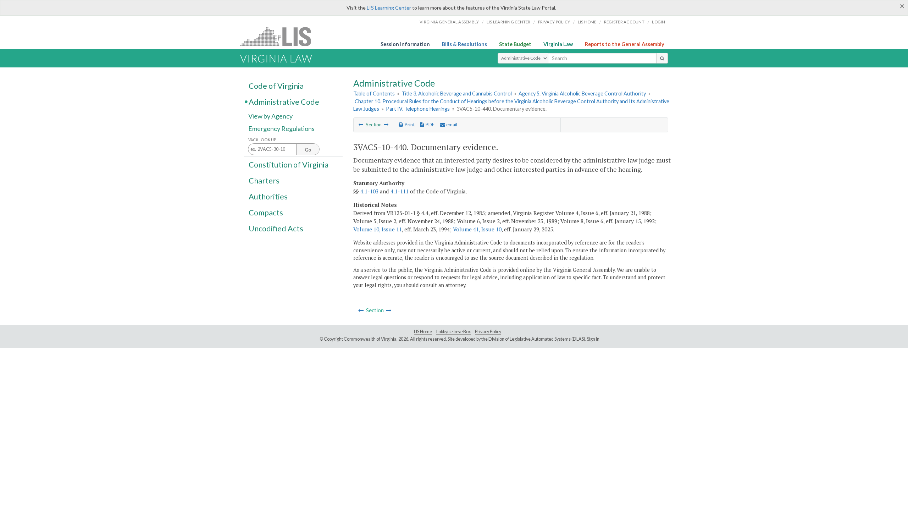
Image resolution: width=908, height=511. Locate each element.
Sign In (593, 339)
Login (658, 22)
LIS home (587, 22)
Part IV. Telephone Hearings (418, 109)
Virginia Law (558, 44)
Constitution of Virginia (288, 164)
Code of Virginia (276, 85)
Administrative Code (284, 101)
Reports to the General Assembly (624, 44)
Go (308, 150)
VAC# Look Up (262, 139)
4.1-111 (400, 191)
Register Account (624, 22)
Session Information (405, 44)
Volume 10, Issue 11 (377, 229)
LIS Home (423, 331)
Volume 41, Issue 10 (477, 229)
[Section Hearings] (386, 124)
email (451, 124)
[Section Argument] (361, 124)
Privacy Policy (554, 22)
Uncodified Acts (276, 228)
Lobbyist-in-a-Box (453, 331)
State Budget (515, 44)
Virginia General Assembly (449, 22)
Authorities (268, 196)
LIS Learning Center (389, 8)
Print (409, 124)
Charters (264, 180)
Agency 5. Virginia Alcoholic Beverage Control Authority (582, 93)
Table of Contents (374, 93)
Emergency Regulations (281, 128)
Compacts (266, 212)
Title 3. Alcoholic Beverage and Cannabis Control (457, 93)
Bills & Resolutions (464, 44)
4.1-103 (369, 191)
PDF (429, 124)
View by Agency (270, 116)
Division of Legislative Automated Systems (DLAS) (536, 339)
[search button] (662, 58)
